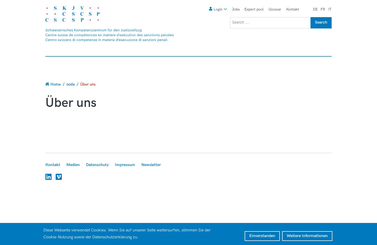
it (330, 9)
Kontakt (292, 9)
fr (323, 9)
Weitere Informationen (307, 235)
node (70, 84)
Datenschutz (97, 164)
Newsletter (151, 164)
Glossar (275, 9)
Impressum (125, 164)
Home (56, 84)
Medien (73, 164)
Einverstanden (262, 235)
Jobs (236, 9)
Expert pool (254, 9)
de (315, 9)
